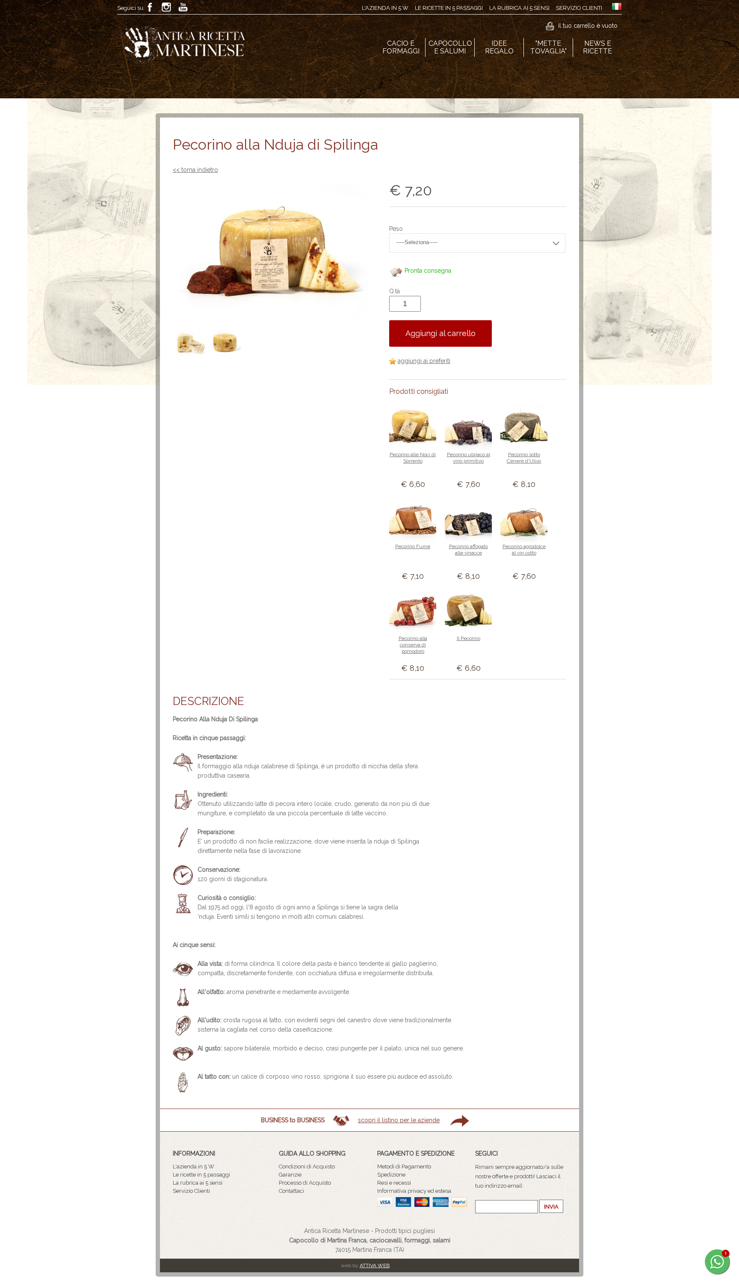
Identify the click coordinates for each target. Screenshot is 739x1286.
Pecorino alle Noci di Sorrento (413, 457)
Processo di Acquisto (305, 1183)
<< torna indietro (195, 169)
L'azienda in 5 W (385, 8)
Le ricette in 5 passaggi (449, 8)
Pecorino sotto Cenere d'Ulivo (524, 457)
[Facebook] (150, 7)
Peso (396, 228)
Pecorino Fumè (412, 546)
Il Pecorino (468, 638)
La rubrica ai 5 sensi (519, 8)
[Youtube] (183, 7)
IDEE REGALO (499, 47)
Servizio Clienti (191, 1191)
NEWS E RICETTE (597, 47)
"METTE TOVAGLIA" (548, 47)
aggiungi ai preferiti (424, 360)
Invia (551, 1206)
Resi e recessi (394, 1183)
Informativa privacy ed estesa (414, 1191)
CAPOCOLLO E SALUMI (450, 47)
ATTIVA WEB (375, 1265)
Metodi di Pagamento (404, 1166)
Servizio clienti (579, 8)
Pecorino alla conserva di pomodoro (413, 644)
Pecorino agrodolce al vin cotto (524, 549)
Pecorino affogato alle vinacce (468, 549)
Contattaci (291, 1191)
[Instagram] (166, 7)
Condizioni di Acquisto (307, 1166)
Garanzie (290, 1174)
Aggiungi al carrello (440, 333)
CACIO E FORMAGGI (401, 47)
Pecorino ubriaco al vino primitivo (468, 457)
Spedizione (391, 1174)
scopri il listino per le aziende (399, 1120)
